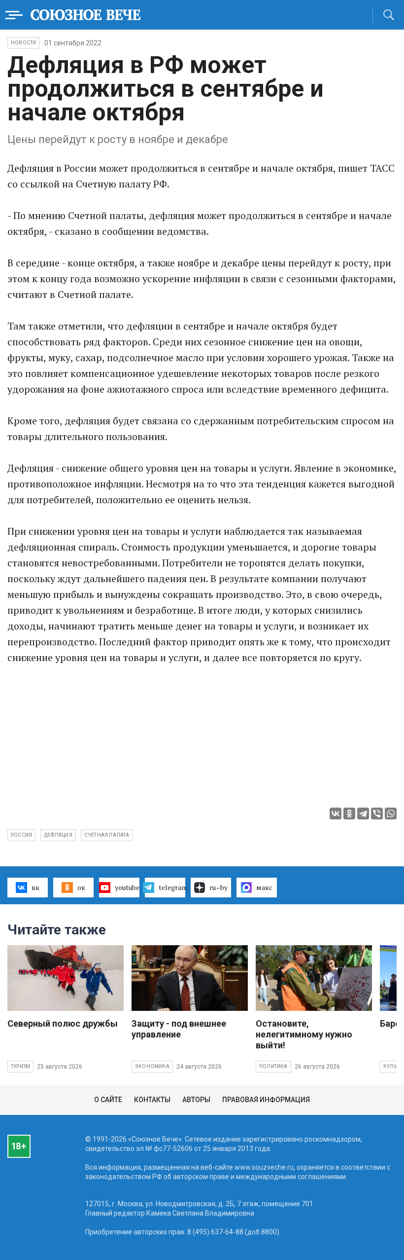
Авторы (196, 1100)
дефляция (58, 835)
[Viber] (377, 813)
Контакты (152, 1100)
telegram (172, 887)
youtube (127, 887)
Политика (273, 1066)
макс (264, 887)
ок (81, 887)
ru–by (218, 887)
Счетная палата (107, 835)
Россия (21, 835)
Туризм (20, 1066)
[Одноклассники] (349, 813)
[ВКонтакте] (335, 813)
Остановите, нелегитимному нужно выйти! (304, 1034)
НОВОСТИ (23, 42)
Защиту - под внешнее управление (179, 1028)
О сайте (108, 1100)
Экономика (152, 1066)
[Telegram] (363, 813)
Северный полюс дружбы (62, 1023)
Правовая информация (266, 1100)
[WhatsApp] (391, 813)
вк (35, 887)
